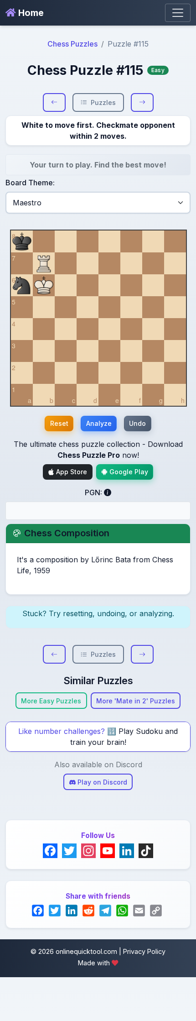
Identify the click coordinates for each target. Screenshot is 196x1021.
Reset (59, 423)
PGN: (94, 492)
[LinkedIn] (126, 850)
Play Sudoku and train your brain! (124, 737)
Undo (137, 423)
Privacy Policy (144, 951)
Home (30, 12)
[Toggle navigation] (178, 13)
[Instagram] (88, 850)
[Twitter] (69, 850)
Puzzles (103, 102)
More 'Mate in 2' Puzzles (135, 701)
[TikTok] (146, 850)
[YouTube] (107, 850)
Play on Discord (101, 782)
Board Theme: (30, 182)
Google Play (128, 472)
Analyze (99, 423)
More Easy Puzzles (51, 701)
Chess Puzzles (72, 43)
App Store (70, 472)
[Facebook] (50, 850)
